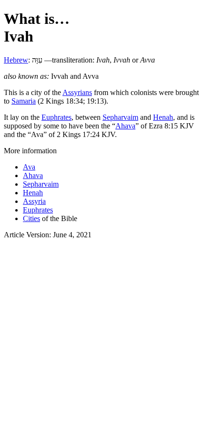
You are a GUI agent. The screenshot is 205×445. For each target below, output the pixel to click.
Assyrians (77, 92)
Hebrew (16, 60)
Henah (163, 117)
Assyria (34, 201)
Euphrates (56, 117)
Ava (29, 167)
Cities (31, 218)
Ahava (125, 126)
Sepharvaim (120, 117)
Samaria (23, 101)
